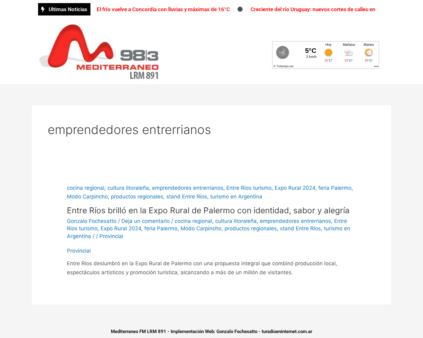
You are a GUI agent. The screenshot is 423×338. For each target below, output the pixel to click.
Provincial (111, 236)
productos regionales (137, 196)
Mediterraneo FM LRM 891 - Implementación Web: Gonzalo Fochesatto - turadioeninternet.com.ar (211, 331)
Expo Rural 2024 (295, 188)
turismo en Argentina (236, 196)
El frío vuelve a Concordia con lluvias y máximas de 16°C (163, 9)
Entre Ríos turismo (249, 188)
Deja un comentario (145, 221)
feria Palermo (334, 188)
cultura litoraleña (128, 188)
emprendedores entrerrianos (187, 188)
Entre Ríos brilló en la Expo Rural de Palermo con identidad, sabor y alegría (208, 210)
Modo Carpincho (87, 196)
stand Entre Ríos (186, 196)
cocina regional (85, 188)
